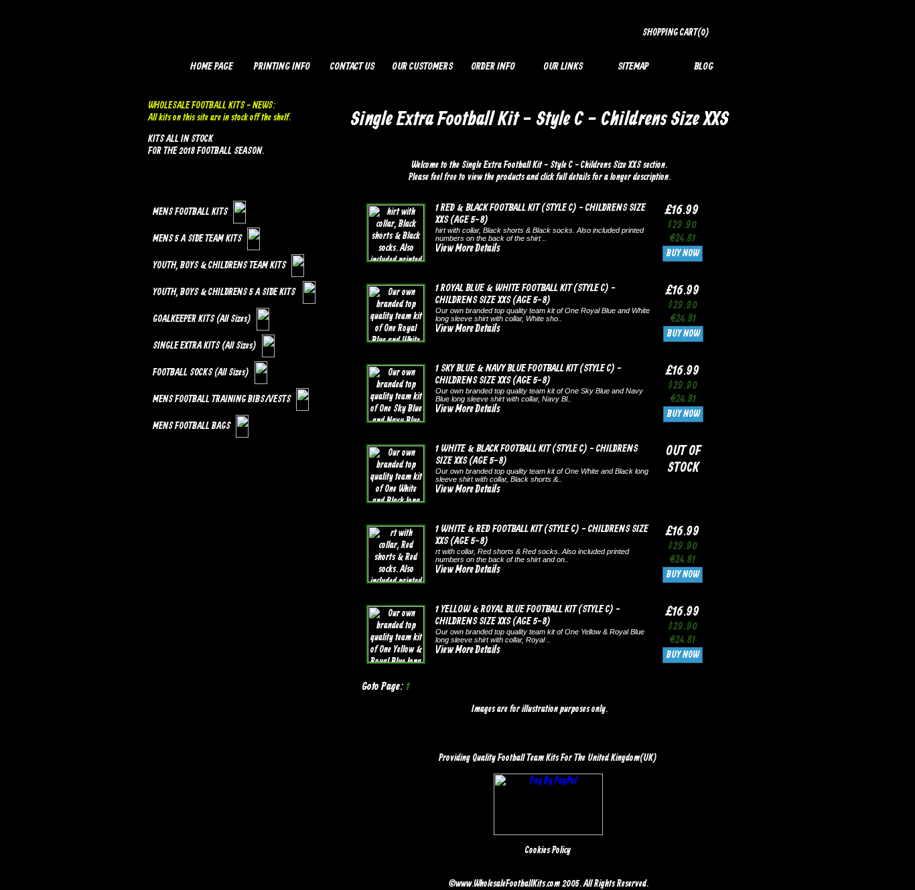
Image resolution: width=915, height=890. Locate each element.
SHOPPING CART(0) (675, 33)
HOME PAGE (211, 67)
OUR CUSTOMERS (422, 67)
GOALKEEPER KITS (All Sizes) (202, 319)
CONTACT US (352, 67)
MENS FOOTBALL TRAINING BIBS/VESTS (222, 399)
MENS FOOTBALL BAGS (191, 426)
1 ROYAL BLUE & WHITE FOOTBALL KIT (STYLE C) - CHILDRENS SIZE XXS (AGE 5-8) (525, 294)
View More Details (467, 249)
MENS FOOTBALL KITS (190, 212)
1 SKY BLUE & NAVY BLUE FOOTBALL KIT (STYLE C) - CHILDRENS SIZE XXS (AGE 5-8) (528, 375)
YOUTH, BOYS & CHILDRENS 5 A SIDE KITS (225, 292)
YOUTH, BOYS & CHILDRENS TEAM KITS (219, 266)
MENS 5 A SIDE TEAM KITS (197, 239)
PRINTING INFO (282, 67)
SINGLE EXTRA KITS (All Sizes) (205, 346)
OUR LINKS (563, 67)
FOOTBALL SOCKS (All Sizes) (201, 373)
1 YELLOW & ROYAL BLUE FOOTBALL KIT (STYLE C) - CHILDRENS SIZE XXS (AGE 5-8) (527, 616)
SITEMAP (633, 67)
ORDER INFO (493, 67)
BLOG (703, 67)
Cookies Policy (548, 850)
